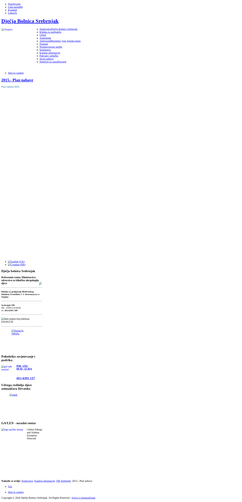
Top (10, 486)
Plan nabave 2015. (10, 87)
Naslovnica (27, 481)
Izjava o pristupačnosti (83, 497)
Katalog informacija (44, 481)
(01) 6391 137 (25, 378)
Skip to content (16, 73)
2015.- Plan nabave (17, 80)
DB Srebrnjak (63, 481)
